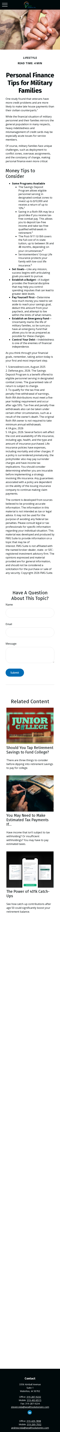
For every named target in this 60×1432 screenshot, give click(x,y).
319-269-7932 (34, 1424)
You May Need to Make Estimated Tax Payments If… (27, 820)
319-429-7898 (34, 1421)
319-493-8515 (34, 1400)
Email (9, 624)
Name (9, 604)
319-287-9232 (34, 1396)
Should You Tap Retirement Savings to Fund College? (29, 749)
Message (11, 643)
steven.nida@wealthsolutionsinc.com (30, 1406)
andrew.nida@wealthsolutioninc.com (30, 1427)
